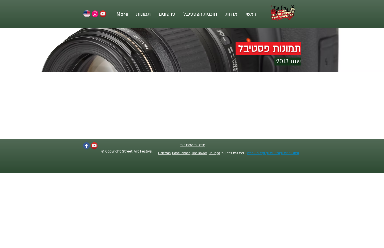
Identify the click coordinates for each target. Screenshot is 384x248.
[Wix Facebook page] (86, 145)
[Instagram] (95, 13)
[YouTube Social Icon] (103, 13)
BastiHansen (181, 153)
